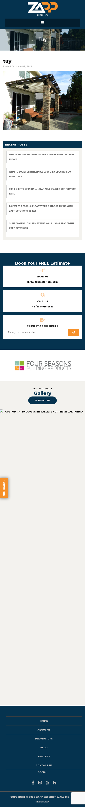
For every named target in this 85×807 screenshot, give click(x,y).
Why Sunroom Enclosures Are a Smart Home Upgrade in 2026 (41, 157)
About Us (44, 729)
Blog (44, 747)
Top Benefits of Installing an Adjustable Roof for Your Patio (42, 191)
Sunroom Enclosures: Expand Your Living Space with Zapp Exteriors (41, 225)
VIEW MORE (42, 400)
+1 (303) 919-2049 (42, 306)
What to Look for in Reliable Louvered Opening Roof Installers (40, 174)
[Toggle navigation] (42, 23)
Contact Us (44, 765)
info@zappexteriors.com (42, 282)
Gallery (44, 756)
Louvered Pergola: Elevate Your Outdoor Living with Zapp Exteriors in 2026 (41, 208)
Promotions (4, 488)
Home (44, 721)
